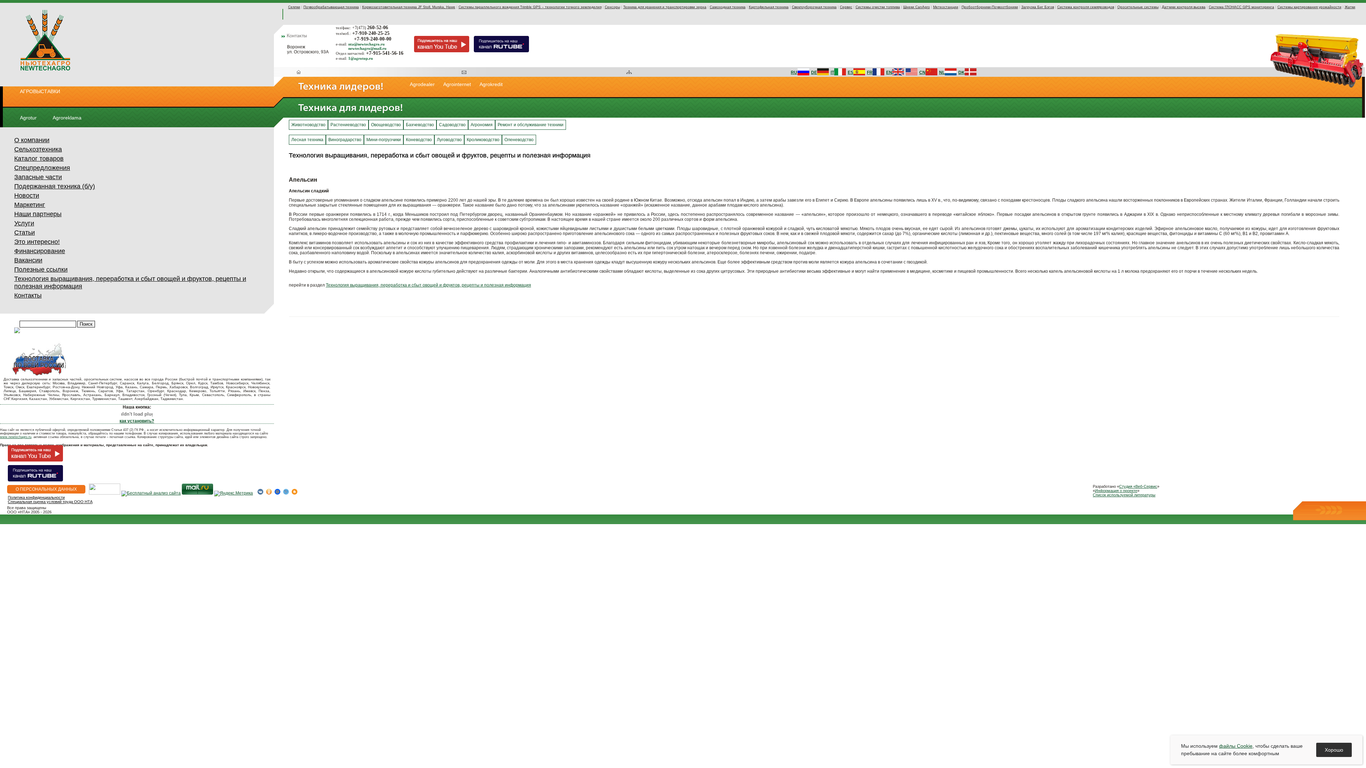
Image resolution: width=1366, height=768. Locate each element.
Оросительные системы (1138, 7)
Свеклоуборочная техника (814, 7)
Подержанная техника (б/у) (54, 186)
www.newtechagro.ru (15, 437)
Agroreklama (67, 118)
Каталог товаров (39, 158)
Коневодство (419, 139)
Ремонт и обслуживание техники (530, 124)
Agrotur (28, 118)
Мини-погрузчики (383, 139)
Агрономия (482, 124)
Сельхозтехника (38, 149)
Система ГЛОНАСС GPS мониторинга (1241, 7)
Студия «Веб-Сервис (1138, 486)
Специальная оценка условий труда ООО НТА (50, 502)
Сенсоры (612, 7)
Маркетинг (29, 204)
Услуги (24, 223)
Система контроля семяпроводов (1085, 7)
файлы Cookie (1236, 746)
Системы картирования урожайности (1309, 7)
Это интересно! (37, 241)
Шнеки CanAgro (916, 7)
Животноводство (308, 124)
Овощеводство (386, 124)
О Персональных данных (46, 489)
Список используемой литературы (1124, 495)
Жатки (1350, 7)
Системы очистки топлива (878, 7)
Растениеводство (348, 124)
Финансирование (39, 251)
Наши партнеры (38, 214)
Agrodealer (422, 84)
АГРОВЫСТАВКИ (40, 91)
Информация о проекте (1116, 491)
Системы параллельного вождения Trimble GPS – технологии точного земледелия (530, 7)
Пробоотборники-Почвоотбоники (990, 7)
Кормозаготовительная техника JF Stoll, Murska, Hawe (408, 7)
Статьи (24, 232)
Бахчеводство (420, 124)
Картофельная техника (769, 7)
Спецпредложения (42, 167)
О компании (31, 140)
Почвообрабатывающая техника (331, 7)
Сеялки (294, 7)
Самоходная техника (728, 7)
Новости (26, 195)
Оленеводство (519, 139)
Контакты (28, 295)
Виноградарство (344, 139)
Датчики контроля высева (1184, 7)
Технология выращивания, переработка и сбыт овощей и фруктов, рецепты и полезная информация (428, 285)
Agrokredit (491, 84)
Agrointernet (457, 84)
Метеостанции (945, 7)
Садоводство (452, 124)
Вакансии (28, 260)
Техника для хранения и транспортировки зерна (664, 7)
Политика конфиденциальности (36, 497)
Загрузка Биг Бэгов (1037, 7)
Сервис (846, 7)
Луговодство (449, 139)
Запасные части (38, 177)
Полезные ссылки (41, 269)
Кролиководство (483, 139)
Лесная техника (307, 139)
